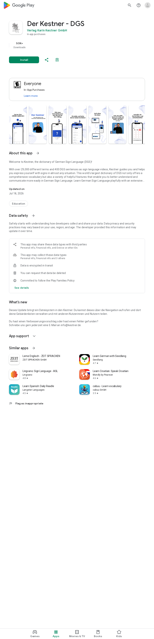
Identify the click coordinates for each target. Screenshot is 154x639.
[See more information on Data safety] (33, 215)
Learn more (31, 95)
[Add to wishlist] (57, 59)
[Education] (18, 203)
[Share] (46, 59)
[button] (18, 124)
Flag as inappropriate (26, 403)
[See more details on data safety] (22, 287)
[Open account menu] (147, 5)
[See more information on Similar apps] (33, 348)
